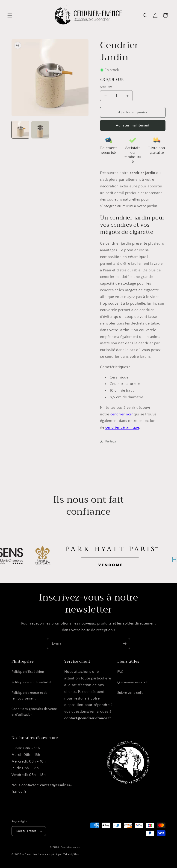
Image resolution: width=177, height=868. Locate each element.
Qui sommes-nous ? (132, 682)
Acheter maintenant (133, 125)
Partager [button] (111, 441)
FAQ (120, 672)
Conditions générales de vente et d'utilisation (34, 712)
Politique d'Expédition (28, 672)
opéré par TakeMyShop (65, 854)
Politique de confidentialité (31, 682)
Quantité (106, 86)
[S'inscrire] (125, 643)
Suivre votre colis (130, 693)
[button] (10, 15)
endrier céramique (123, 427)
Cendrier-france (70, 847)
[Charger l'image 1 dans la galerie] (20, 129)
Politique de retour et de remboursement (29, 695)
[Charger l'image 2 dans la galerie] (40, 129)
